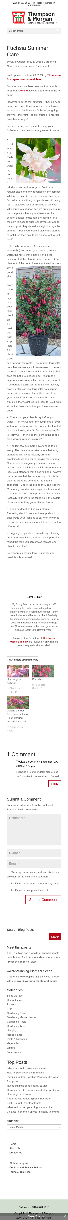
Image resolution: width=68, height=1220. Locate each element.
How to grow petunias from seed (25, 1072)
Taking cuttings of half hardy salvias (27, 1085)
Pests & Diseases (17, 1038)
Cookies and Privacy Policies (25, 1167)
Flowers (11, 1004)
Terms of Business (19, 1171)
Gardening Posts (24, 66)
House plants (14, 1034)
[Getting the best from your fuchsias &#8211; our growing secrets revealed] (18, 702)
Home (12, 1143)
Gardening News (16, 1013)
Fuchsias (37, 679)
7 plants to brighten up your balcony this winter (33, 1111)
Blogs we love (15, 995)
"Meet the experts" (18, 961)
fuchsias (23, 90)
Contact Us (15, 1152)
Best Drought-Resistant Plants (24, 1102)
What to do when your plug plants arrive (30, 1107)
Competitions (14, 1000)
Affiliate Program (18, 1163)
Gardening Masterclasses (21, 1017)
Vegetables (13, 1043)
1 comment (42, 66)
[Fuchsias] (43, 671)
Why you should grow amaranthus (26, 1068)
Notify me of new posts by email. (29, 890)
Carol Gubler (17, 61)
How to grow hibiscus (19, 1094)
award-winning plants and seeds (37, 980)
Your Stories (14, 1052)
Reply (54, 783)
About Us (14, 1148)
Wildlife (11, 1047)
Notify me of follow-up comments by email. (35, 883)
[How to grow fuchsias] (18, 671)
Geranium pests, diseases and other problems (33, 1090)
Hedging (12, 1030)
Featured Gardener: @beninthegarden (29, 1098)
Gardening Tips (15, 1026)
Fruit (9, 1008)
